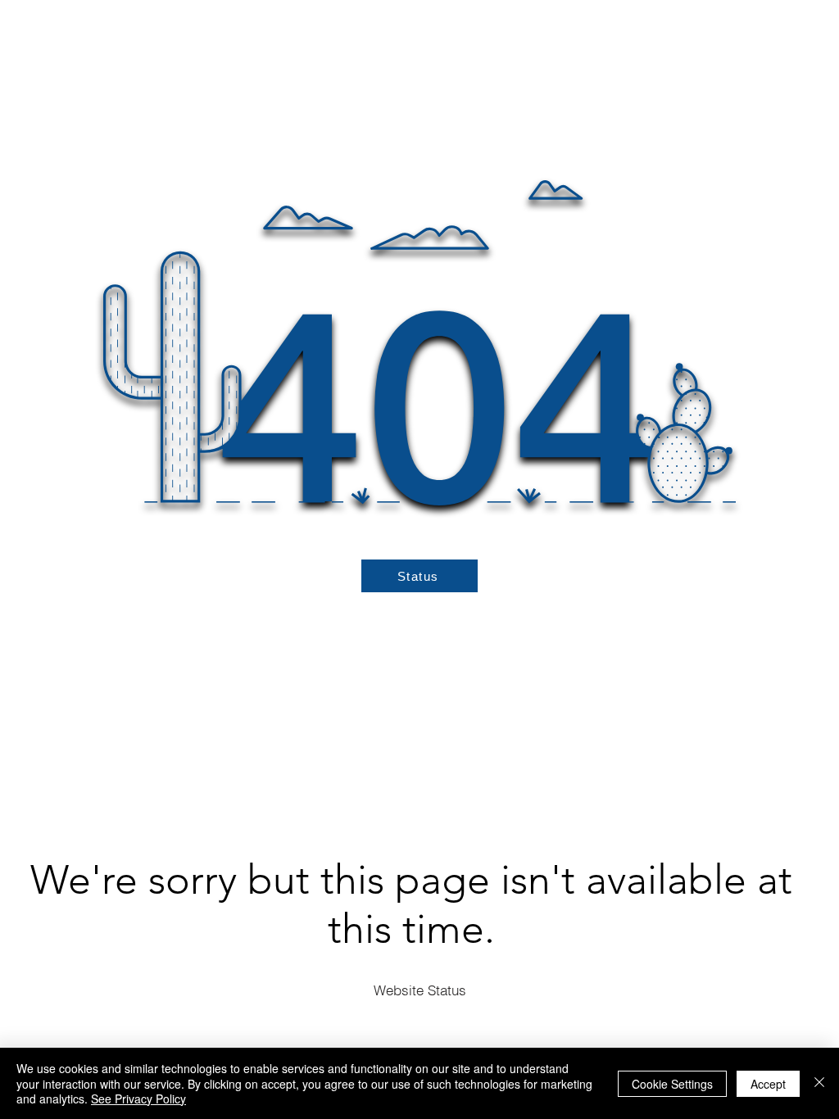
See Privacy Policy (138, 1098)
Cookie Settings (672, 1084)
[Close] (819, 1083)
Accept (768, 1084)
